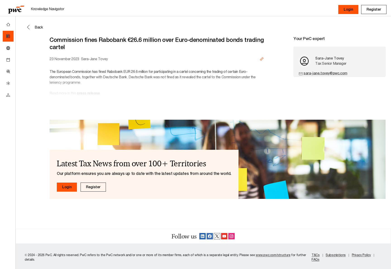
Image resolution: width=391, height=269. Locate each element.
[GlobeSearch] (8, 48)
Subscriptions (336, 255)
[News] (8, 36)
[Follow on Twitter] (217, 236)
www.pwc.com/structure (273, 255)
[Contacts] (8, 95)
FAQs (315, 259)
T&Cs (315, 255)
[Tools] (8, 71)
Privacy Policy (361, 255)
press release (88, 93)
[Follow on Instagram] (231, 236)
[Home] (8, 24)
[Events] (8, 59)
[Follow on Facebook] (210, 236)
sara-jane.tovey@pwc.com (325, 73)
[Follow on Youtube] (224, 236)
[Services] (8, 83)
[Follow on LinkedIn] (202, 236)
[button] (348, 9)
